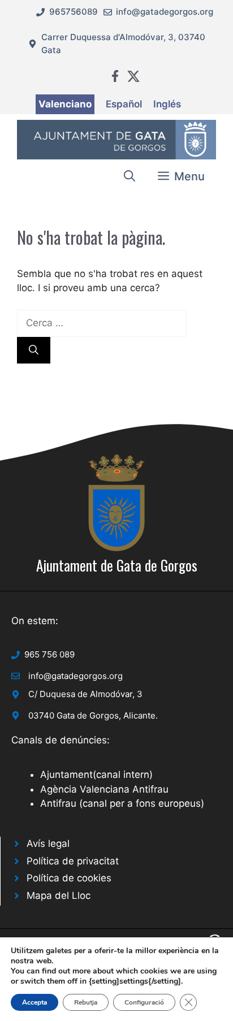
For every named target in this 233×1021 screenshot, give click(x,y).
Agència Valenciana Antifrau (104, 789)
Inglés (167, 104)
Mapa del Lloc (58, 895)
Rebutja (85, 1002)
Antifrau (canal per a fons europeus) (122, 803)
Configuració (144, 1002)
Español (124, 104)
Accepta (34, 1002)
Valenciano (65, 104)
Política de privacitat (73, 861)
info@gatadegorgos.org (164, 11)
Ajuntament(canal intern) (96, 774)
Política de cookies (69, 878)
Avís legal (48, 843)
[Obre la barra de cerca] (129, 176)
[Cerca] (33, 350)
